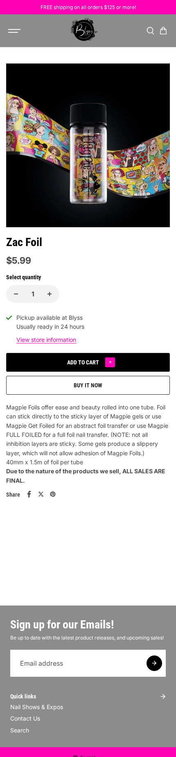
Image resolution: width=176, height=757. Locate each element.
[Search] (150, 30)
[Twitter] (41, 494)
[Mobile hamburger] (15, 31)
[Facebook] (29, 494)
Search (19, 730)
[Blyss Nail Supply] (84, 30)
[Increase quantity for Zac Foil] (49, 294)
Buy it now (88, 385)
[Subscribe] (154, 663)
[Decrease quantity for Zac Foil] (16, 294)
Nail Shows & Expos (36, 706)
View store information (46, 339)
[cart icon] (163, 30)
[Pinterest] (53, 494)
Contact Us (25, 718)
